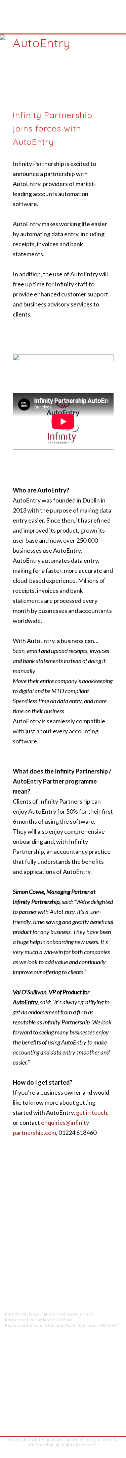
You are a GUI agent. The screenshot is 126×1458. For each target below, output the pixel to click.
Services (110, 1375)
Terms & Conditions (81, 1453)
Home (113, 1349)
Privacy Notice (39, 1453)
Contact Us (106, 1401)
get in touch (91, 1112)
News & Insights (99, 1388)
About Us (109, 1362)
